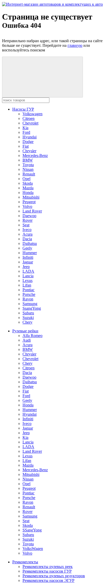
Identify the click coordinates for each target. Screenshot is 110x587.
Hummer (30, 253)
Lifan (27, 285)
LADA (28, 271)
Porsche (29, 294)
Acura (27, 234)
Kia (25, 128)
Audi (27, 340)
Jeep (26, 266)
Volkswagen (32, 114)
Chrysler (29, 151)
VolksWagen (33, 548)
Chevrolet (30, 123)
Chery (27, 322)
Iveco (27, 229)
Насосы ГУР (23, 109)
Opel (26, 178)
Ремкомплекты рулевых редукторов (54, 576)
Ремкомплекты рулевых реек (48, 566)
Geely (27, 248)
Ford (26, 132)
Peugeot (29, 202)
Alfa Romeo (32, 335)
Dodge (28, 141)
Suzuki (28, 317)
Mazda (28, 188)
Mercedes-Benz (35, 155)
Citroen (29, 118)
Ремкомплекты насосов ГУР (47, 571)
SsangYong (32, 308)
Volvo (27, 206)
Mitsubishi (31, 197)
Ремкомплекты (25, 562)
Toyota (28, 165)
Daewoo (29, 216)
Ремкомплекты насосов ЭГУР (48, 580)
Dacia (27, 239)
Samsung (30, 303)
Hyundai (30, 137)
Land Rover (32, 211)
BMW (28, 160)
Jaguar (28, 262)
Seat (26, 225)
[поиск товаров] (42, 77)
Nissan (28, 169)
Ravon (28, 299)
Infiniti (28, 257)
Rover (27, 220)
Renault (29, 174)
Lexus (27, 280)
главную (75, 45)
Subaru (28, 313)
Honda (28, 192)
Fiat (26, 146)
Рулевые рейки (25, 331)
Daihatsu (30, 243)
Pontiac (29, 290)
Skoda (28, 183)
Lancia (28, 276)
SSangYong (32, 530)
